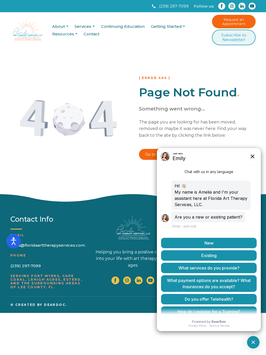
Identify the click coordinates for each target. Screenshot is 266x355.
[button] (170, 6)
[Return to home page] (27, 30)
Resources (63, 33)
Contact (91, 33)
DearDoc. (55, 305)
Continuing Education (123, 26)
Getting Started (166, 26)
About (58, 26)
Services (83, 26)
